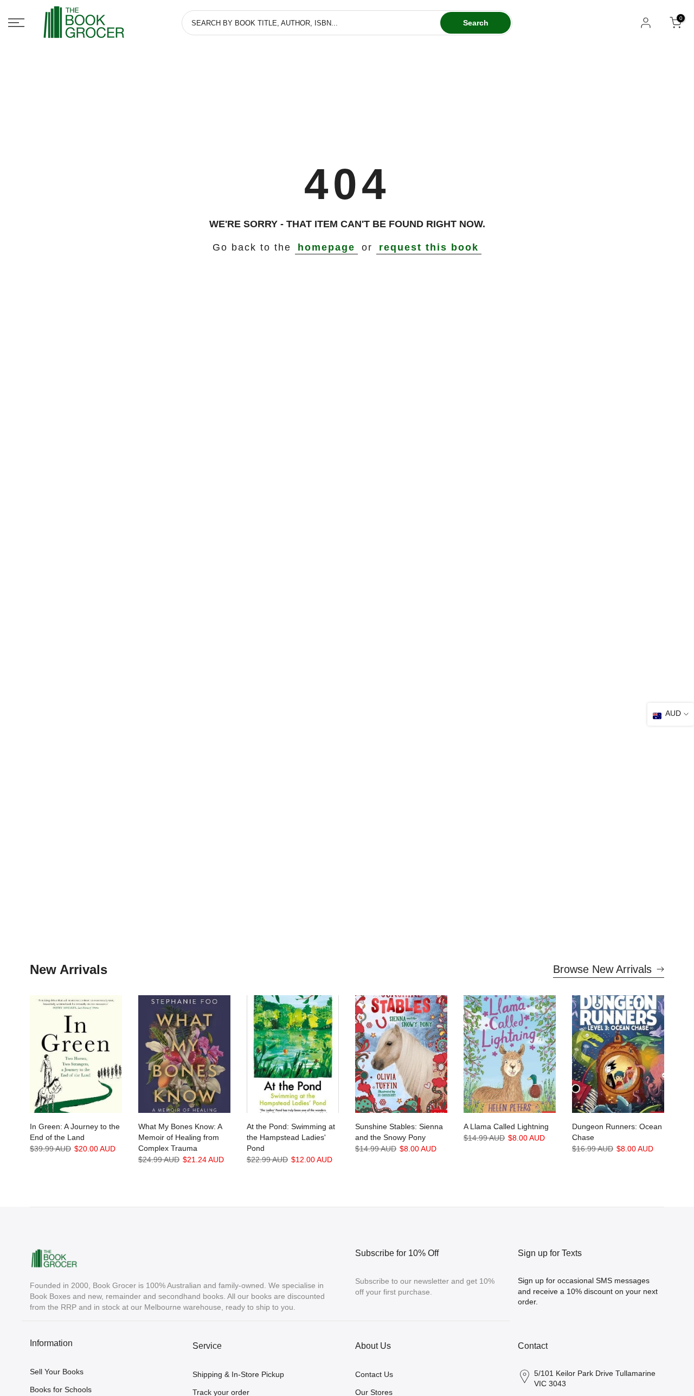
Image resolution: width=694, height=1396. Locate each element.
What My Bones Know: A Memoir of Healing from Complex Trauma (180, 1137)
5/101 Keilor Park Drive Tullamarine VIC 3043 (595, 1378)
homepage (326, 247)
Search (476, 22)
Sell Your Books (56, 1371)
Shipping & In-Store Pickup (238, 1374)
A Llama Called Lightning (506, 1126)
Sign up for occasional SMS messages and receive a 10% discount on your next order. (588, 1291)
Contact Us (374, 1374)
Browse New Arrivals (602, 969)
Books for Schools (61, 1389)
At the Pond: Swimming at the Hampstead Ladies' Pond (291, 1137)
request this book (429, 247)
